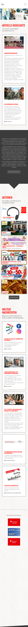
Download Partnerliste (10, 460)
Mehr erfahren (8, 121)
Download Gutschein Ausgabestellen (13, 492)
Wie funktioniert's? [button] (14, 172)
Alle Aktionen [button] (14, 297)
